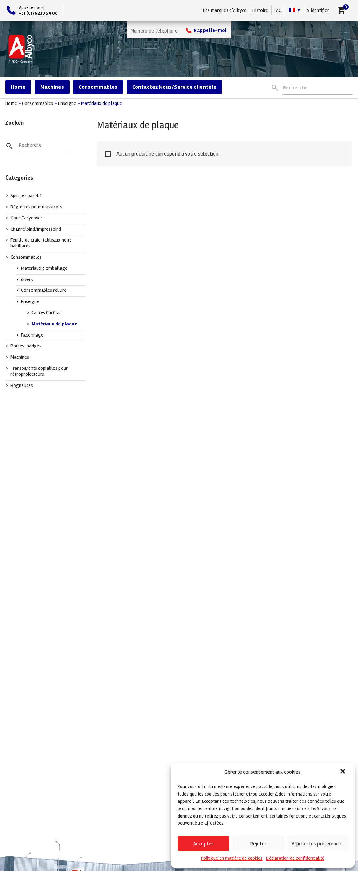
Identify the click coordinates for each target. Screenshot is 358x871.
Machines (52, 87)
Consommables (98, 87)
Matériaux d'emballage (44, 268)
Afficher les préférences (318, 844)
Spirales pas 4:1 (25, 196)
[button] (343, 772)
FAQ (278, 10)
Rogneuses (21, 385)
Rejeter (258, 844)
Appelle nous (38, 10)
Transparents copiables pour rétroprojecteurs (39, 371)
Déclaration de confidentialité (295, 858)
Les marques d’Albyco (225, 10)
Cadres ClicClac (46, 313)
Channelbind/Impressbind (35, 229)
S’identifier (318, 10)
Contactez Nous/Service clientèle (174, 87)
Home (18, 87)
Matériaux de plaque (54, 324)
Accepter (203, 844)
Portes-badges (25, 346)
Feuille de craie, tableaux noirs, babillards (41, 243)
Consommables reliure (43, 290)
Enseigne (67, 103)
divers (27, 279)
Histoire (260, 10)
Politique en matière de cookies (232, 858)
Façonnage (32, 335)
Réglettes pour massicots (36, 207)
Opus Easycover (26, 218)
